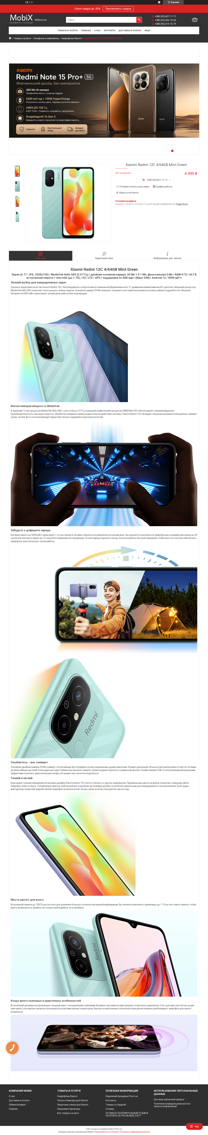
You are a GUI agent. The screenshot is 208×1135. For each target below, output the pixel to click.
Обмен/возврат (17, 1104)
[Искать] (139, 20)
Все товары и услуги (68, 1113)
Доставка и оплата (130, 30)
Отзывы (110, 1109)
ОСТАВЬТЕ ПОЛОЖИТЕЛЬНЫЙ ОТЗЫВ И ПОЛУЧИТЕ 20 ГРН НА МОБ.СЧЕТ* (127, 1114)
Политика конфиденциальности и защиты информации (172, 1105)
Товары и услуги (68, 30)
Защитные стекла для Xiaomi (72, 1104)
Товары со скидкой (116, 1104)
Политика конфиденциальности (135, 1132)
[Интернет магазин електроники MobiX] (21, 20)
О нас (97, 30)
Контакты (109, 30)
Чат (197, 1126)
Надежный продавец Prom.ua (122, 1096)
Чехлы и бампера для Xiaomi (72, 1100)
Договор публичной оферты (169, 1099)
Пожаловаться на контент (107, 1132)
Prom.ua (118, 1129)
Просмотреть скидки (118, 8)
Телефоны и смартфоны (46, 38)
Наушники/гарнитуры (68, 1109)
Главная (86, 30)
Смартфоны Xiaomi (71, 38)
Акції (147, 30)
